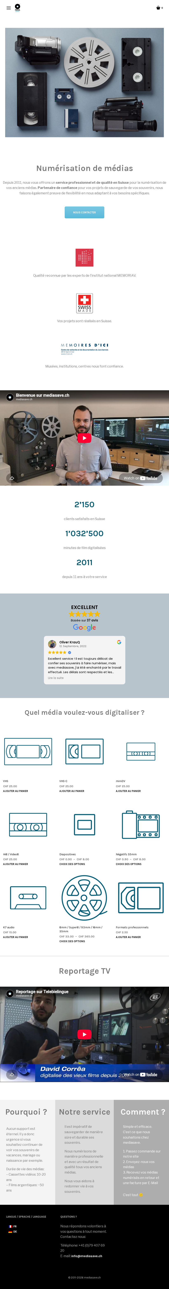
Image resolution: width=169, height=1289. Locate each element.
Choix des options (72, 864)
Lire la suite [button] (56, 678)
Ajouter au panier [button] (15, 791)
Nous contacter (84, 212)
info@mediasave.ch (86, 1256)
